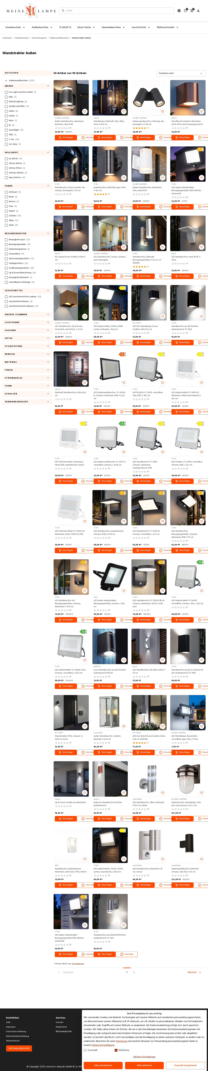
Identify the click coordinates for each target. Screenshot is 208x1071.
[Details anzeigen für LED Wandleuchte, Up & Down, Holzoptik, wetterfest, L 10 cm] (71, 302)
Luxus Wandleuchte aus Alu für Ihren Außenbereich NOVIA (110, 671)
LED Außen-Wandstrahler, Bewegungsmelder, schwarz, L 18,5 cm (109, 603)
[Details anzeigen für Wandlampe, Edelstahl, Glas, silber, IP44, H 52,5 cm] (110, 97)
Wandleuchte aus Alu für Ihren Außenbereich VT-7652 (184, 328)
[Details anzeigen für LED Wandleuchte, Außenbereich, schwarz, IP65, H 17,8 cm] (110, 507)
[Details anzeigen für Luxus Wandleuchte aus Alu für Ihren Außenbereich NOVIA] (110, 646)
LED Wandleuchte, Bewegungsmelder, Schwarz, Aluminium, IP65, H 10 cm (184, 534)
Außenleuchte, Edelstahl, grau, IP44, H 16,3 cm (110, 189)
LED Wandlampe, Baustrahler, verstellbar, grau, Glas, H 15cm (184, 738)
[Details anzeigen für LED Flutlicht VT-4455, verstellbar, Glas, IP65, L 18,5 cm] (149, 369)
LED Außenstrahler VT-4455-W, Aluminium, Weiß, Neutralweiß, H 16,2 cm (186, 395)
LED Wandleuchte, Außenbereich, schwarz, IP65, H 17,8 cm (109, 533)
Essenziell (92, 1050)
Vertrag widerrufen (19, 1048)
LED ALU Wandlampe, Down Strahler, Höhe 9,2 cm (145, 328)
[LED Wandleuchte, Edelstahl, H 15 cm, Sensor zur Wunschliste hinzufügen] (162, 859)
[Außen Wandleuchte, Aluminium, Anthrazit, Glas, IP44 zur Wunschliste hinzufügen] (85, 111)
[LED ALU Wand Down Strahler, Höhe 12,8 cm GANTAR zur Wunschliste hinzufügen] (162, 726)
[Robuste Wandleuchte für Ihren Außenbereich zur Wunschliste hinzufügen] (124, 792)
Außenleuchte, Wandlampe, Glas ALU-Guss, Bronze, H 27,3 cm (186, 804)
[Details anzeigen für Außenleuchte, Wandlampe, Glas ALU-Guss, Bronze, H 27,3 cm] (188, 779)
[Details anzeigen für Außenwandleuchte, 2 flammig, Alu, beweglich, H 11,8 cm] (149, 97)
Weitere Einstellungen (144, 1057)
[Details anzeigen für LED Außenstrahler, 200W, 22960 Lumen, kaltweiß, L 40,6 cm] (110, 302)
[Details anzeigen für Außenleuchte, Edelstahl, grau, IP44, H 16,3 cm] (110, 164)
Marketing (124, 1050)
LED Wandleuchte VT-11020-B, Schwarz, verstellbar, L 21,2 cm (146, 533)
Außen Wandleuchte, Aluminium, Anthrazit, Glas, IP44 (69, 123)
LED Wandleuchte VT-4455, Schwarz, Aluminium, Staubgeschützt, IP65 (145, 465)
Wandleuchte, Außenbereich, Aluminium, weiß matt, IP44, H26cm (71, 870)
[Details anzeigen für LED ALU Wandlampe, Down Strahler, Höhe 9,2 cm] (149, 302)
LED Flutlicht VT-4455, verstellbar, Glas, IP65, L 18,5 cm (148, 394)
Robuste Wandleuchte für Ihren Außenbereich (108, 804)
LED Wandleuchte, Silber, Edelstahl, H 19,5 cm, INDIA (148, 804)
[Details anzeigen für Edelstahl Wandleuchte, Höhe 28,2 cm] (71, 369)
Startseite (7, 38)
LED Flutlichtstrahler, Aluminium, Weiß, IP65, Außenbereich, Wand (69, 463)
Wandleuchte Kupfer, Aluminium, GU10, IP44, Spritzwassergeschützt (187, 123)
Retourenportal (63, 1031)
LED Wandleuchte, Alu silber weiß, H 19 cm (149, 671)
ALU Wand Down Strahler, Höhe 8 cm (70, 258)
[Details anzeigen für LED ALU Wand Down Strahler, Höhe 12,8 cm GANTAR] (149, 712)
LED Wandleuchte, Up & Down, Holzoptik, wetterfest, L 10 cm (69, 328)
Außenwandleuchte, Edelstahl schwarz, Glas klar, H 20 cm (184, 870)
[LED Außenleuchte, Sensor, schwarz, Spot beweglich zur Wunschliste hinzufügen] (124, 247)
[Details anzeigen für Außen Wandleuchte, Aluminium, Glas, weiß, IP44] (149, 164)
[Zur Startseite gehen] (31, 10)
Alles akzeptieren (103, 1065)
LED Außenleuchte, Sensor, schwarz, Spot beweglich (110, 258)
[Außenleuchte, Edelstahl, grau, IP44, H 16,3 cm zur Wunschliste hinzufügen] (124, 177)
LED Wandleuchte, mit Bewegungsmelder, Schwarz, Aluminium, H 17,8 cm (68, 603)
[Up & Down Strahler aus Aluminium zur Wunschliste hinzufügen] (85, 792)
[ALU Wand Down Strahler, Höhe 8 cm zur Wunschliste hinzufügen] (85, 247)
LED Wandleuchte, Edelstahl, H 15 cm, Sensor (147, 870)
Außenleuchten (22, 38)
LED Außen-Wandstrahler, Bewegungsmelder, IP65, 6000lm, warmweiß (186, 190)
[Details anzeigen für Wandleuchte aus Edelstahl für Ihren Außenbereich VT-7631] (110, 911)
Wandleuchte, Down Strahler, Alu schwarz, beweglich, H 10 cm (70, 189)
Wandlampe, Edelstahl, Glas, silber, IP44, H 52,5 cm (109, 123)
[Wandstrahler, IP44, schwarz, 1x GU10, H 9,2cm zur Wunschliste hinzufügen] (85, 726)
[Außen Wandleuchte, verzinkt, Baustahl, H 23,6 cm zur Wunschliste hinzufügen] (124, 726)
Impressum (121, 1041)
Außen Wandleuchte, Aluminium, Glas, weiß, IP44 (147, 189)
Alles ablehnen (144, 1065)
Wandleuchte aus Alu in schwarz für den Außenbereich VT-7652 (187, 671)
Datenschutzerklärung (103, 1045)
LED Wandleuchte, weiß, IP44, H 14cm (185, 258)
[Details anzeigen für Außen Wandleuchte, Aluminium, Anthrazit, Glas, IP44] (71, 97)
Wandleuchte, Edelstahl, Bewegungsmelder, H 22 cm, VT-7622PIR (147, 260)
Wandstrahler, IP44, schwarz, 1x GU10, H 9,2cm (69, 738)
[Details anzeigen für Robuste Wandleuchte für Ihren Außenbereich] (110, 779)
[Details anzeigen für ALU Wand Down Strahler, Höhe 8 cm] (71, 233)
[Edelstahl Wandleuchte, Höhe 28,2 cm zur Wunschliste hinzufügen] (85, 382)
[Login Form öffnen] (198, 11)
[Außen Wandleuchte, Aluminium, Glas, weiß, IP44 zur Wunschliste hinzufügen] (162, 177)
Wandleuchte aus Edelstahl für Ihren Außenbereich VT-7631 (110, 937)
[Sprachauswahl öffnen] (179, 11)
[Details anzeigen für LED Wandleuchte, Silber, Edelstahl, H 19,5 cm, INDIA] (149, 779)
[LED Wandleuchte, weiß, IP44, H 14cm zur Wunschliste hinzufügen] (201, 247)
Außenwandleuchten (59, 38)
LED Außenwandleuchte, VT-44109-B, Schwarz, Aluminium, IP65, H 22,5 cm (110, 395)
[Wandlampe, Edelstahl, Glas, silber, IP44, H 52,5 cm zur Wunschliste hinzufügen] (124, 111)
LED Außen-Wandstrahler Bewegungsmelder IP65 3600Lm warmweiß (69, 938)
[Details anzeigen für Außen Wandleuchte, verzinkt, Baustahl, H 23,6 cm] (110, 712)
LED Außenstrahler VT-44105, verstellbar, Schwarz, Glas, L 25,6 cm (187, 602)
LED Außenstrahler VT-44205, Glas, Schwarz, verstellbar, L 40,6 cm (70, 671)
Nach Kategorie (39, 38)
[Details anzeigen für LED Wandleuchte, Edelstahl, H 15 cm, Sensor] (149, 845)
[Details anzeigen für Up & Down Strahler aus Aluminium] (71, 779)
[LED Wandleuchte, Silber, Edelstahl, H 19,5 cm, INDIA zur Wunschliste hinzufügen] (162, 792)
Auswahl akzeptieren (185, 1065)
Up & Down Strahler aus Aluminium (70, 802)
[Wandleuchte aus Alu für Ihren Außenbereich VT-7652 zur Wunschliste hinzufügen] (201, 316)
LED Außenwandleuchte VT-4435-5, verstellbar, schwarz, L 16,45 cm (110, 463)
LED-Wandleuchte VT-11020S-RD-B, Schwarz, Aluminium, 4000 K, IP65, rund (149, 603)
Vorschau (90, 137)
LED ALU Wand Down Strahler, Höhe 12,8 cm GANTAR (149, 738)
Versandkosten (78, 964)
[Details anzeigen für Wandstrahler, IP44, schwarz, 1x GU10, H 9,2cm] (71, 712)
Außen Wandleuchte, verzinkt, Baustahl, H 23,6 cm (107, 738)
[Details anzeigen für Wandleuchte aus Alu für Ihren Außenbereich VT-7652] (188, 302)
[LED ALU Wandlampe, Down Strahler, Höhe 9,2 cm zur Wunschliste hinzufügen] (162, 316)
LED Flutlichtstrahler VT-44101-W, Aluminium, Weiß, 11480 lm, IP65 (70, 533)
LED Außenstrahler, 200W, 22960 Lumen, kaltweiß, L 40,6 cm (108, 328)
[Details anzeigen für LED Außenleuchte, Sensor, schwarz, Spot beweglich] (110, 233)
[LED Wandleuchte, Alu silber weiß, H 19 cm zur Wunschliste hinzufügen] (162, 660)
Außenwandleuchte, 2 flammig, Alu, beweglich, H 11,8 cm (148, 123)
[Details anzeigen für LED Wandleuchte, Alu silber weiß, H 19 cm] (149, 646)
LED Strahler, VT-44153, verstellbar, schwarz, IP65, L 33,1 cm (187, 463)
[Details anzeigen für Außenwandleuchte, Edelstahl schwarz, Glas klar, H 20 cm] (188, 845)
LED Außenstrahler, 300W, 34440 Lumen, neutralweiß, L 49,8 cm (108, 870)
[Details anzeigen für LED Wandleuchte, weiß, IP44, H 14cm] (188, 233)
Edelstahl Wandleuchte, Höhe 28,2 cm (70, 394)
